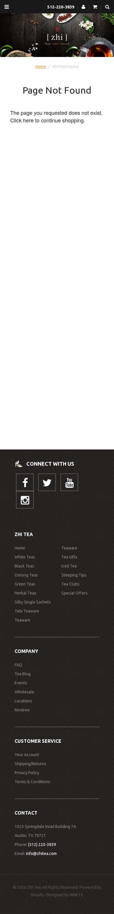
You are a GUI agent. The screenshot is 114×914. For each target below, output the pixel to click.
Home (40, 66)
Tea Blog (23, 674)
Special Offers (74, 593)
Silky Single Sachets (33, 602)
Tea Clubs (70, 584)
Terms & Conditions (32, 781)
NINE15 (76, 894)
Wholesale (24, 692)
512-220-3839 (60, 7)
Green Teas (25, 584)
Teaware (22, 620)
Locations (23, 701)
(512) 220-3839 (42, 844)
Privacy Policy (27, 772)
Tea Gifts (69, 557)
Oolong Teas (26, 575)
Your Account (27, 754)
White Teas (25, 557)
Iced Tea (69, 566)
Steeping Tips (74, 575)
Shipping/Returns (30, 763)
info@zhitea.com (41, 853)
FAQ (18, 665)
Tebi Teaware (27, 611)
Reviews (22, 710)
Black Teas (24, 566)
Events (21, 683)
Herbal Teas (25, 593)
